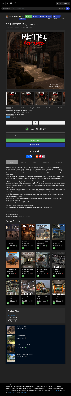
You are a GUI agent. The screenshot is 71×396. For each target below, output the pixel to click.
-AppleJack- (33, 25)
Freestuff (57, 16)
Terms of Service (55, 390)
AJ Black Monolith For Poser (25, 345)
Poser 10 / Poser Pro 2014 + (41, 108)
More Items (46, 162)
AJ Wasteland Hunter (13, 269)
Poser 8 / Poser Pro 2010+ (25, 108)
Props (22, 112)
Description (12, 162)
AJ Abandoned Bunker (43, 269)
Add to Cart (36, 140)
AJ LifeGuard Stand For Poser (25, 354)
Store (42, 16)
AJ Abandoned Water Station (45, 297)
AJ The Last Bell (21, 326)
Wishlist (23, 18)
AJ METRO (25, 242)
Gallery (49, 16)
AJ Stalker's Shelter (27, 269)
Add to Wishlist (36, 145)
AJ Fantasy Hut (21, 335)
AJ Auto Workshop (58, 297)
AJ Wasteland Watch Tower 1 (45, 242)
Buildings (30, 110)
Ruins (8, 242)
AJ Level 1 (56, 269)
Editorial (23, 162)
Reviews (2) (59, 162)
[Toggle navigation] (3, 3)
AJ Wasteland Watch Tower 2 (61, 242)
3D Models (17, 110)
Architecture (24, 110)
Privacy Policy (24, 392)
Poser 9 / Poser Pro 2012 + (56, 108)
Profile (36, 16)
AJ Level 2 (10, 297)
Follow (29, 16)
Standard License (19, 114)
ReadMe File (11, 315)
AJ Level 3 (25, 297)
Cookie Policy (11, 392)
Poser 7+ (14, 108)
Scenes (27, 112)
